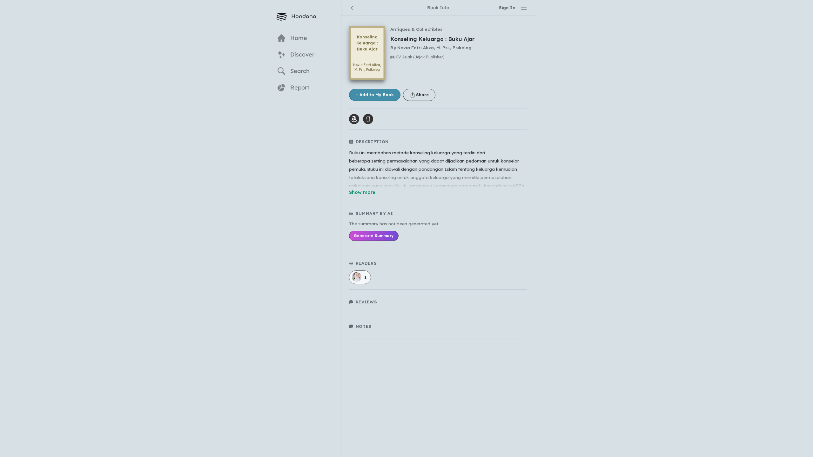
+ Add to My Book (375, 94)
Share (422, 94)
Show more (362, 192)
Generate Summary (373, 235)
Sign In (507, 7)
